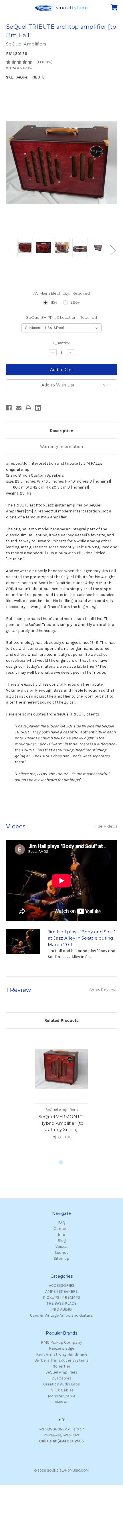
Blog (61, 1240)
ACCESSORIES (61, 1285)
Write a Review (19, 68)
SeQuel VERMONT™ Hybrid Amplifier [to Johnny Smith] (62, 1123)
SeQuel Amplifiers (61, 1372)
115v (54, 302)
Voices (61, 1246)
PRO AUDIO (61, 1309)
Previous (10, 249)
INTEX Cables (61, 1390)
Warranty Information (61, 446)
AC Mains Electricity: (61, 293)
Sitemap (61, 1258)
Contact (61, 1228)
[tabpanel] (61, 1087)
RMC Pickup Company (61, 1342)
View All (61, 1402)
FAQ (61, 1222)
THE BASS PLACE (61, 1303)
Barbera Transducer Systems (61, 1360)
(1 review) (44, 62)
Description (61, 430)
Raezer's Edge (61, 1348)
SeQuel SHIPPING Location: (61, 317)
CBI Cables (61, 1378)
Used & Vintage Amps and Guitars (61, 1315)
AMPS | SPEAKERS (61, 1291)
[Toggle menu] (8, 8)
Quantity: (61, 343)
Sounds (62, 1252)
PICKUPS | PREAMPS (61, 1297)
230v (75, 302)
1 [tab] (61, 1163)
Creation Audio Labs (61, 1384)
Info (61, 1234)
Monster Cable (61, 1396)
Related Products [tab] (61, 1020)
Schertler (61, 1366)
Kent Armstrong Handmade (61, 1354)
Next (112, 249)
